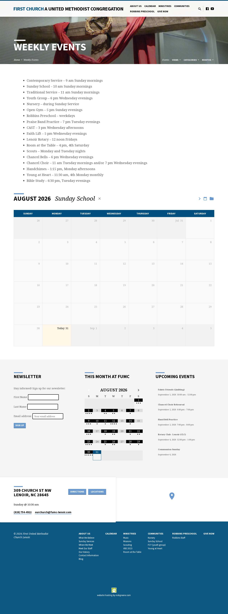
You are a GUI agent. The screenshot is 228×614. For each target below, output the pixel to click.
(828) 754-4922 (23, 512)
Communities (182, 6)
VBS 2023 (127, 548)
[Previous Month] (89, 390)
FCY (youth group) (157, 544)
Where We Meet (86, 544)
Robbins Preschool (142, 11)
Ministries (165, 6)
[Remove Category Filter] (100, 198)
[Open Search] (200, 8)
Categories (190, 60)
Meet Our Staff (85, 548)
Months (207, 60)
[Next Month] (138, 390)
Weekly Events (31, 59)
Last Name (20, 406)
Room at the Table (132, 552)
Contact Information (89, 555)
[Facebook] (207, 8)
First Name (20, 397)
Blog (81, 558)
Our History (84, 552)
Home (17, 59)
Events (165, 59)
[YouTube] (212, 8)
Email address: (23, 416)
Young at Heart (155, 548)
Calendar (150, 6)
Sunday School (155, 541)
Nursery (151, 537)
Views (175, 60)
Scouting (127, 544)
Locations (97, 491)
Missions (127, 541)
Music (126, 537)
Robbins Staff (178, 537)
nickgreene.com (123, 595)
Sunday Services (86, 541)
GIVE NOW (162, 11)
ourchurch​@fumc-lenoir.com (53, 512)
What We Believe (86, 537)
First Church (68, 9)
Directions (77, 491)
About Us (136, 6)
